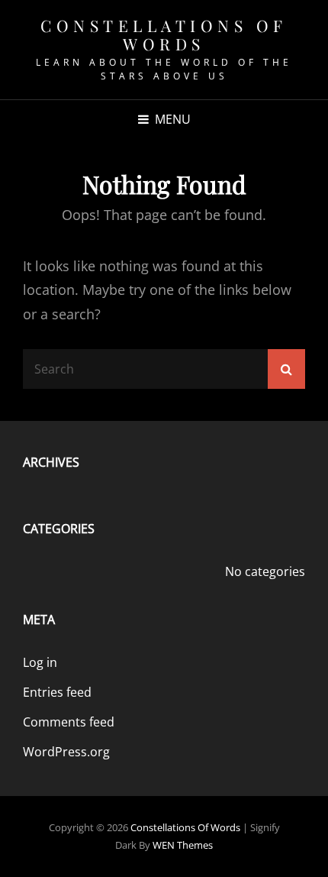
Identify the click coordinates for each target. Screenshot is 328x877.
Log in (40, 662)
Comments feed (68, 722)
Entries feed (57, 692)
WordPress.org (66, 751)
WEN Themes (183, 845)
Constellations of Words (164, 34)
